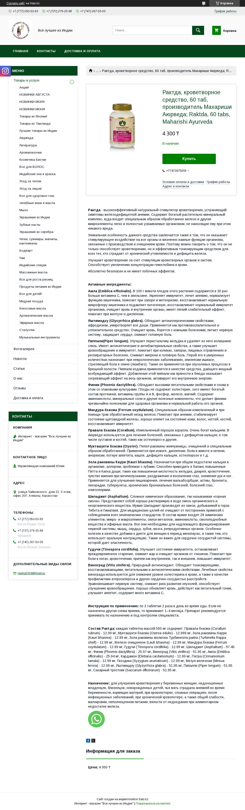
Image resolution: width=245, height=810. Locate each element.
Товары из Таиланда (34, 123)
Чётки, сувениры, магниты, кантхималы (38, 241)
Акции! (24, 87)
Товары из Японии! (33, 116)
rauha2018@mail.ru (31, 573)
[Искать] (198, 30)
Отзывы (19, 388)
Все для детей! (30, 294)
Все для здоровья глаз (36, 196)
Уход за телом (30, 181)
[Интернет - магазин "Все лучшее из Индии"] (20, 39)
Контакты (46, 51)
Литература (28, 145)
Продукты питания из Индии (40, 286)
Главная (20, 51)
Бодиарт (26, 250)
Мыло (23, 210)
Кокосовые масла (32, 308)
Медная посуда (31, 301)
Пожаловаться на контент (153, 803)
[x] (93, 741)
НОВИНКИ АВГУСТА (34, 94)
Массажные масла (33, 272)
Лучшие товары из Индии (38, 130)
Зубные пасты (29, 224)
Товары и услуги (26, 80)
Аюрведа (26, 138)
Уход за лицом (30, 188)
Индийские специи (32, 265)
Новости (20, 359)
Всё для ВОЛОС (31, 167)
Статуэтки (26, 330)
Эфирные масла (31, 323)
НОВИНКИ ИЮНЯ (32, 109)
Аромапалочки (30, 152)
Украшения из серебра (36, 232)
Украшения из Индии (34, 217)
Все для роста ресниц (36, 279)
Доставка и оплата (82, 51)
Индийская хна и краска (37, 174)
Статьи (19, 368)
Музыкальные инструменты (39, 337)
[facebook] (88, 741)
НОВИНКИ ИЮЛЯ (32, 102)
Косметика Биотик (32, 159)
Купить (189, 159)
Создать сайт (15, 3)
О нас (17, 378)
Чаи (22, 258)
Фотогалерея (23, 349)
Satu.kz (143, 799)
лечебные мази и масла (37, 203)
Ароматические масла (36, 315)
